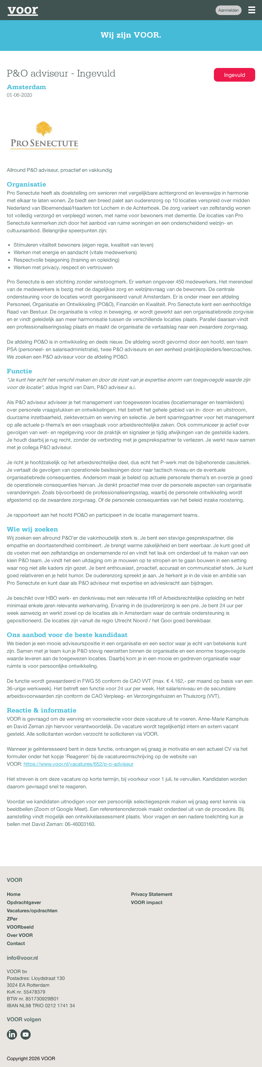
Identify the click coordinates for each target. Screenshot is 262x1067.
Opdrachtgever (24, 902)
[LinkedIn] (12, 1034)
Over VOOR (20, 935)
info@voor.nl (22, 957)
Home (13, 894)
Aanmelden (228, 10)
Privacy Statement (151, 894)
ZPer (12, 919)
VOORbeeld (20, 927)
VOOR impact (146, 902)
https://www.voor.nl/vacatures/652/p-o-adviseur (78, 764)
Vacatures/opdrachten (32, 910)
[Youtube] (25, 1034)
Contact (16, 943)
